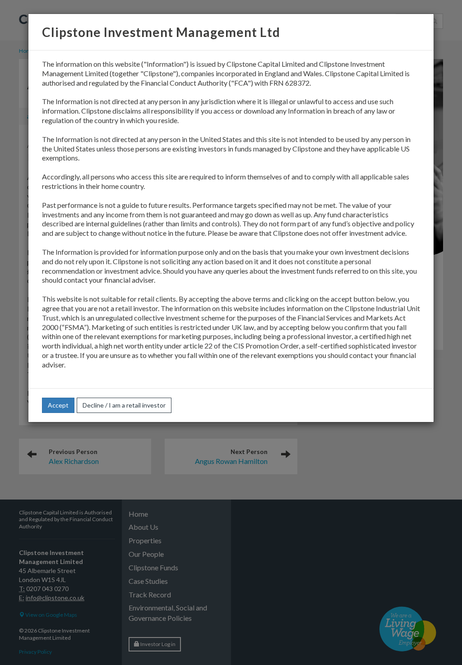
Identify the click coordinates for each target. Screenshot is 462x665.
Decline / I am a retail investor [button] (124, 405)
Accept (58, 405)
